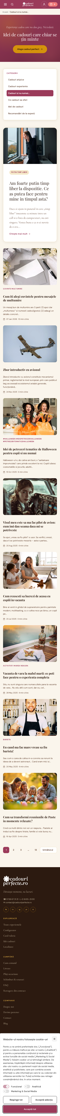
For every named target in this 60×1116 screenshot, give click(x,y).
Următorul (48, 849)
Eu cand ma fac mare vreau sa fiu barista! (25, 749)
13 (36, 849)
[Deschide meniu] (5, 4)
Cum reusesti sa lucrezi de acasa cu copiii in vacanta (26, 598)
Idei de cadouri (15, 106)
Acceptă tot (30, 1109)
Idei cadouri (9, 941)
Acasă (5, 12)
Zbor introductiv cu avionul (21, 370)
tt (33, 909)
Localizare (8, 946)
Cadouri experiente (18, 86)
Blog (5, 1023)
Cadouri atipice (16, 79)
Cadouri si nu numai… (19, 93)
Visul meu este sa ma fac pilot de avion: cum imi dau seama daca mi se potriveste (29, 526)
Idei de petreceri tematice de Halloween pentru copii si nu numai (30, 451)
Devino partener (11, 1012)
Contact (7, 1017)
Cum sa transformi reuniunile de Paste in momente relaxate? (29, 819)
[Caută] (12, 4)
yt (26, 909)
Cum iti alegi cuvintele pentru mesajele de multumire (29, 298)
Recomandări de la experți (21, 113)
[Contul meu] (44, 4)
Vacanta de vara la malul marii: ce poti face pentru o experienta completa (28, 675)
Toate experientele (12, 924)
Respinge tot (16, 1099)
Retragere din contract (14, 990)
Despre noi (8, 1006)
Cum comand (9, 963)
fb (6, 909)
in (13, 909)
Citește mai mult (18, 233)
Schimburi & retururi (13, 979)
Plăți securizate (10, 974)
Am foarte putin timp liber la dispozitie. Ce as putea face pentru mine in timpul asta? (29, 191)
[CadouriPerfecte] (28, 4)
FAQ (5, 985)
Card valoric (9, 935)
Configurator (9, 930)
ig (19, 909)
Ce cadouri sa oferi (17, 99)
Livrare (6, 968)
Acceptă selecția (44, 1099)
